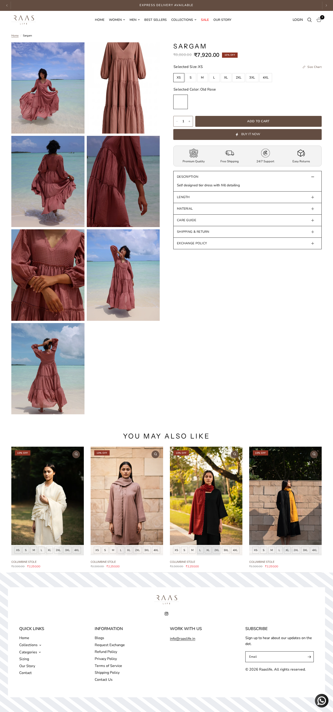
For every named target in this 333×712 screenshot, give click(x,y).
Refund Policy (106, 651)
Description (187, 177)
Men (133, 20)
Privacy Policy (106, 658)
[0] (318, 20)
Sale (205, 20)
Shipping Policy (107, 672)
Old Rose (180, 102)
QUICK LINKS (31, 629)
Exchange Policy (192, 243)
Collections (182, 20)
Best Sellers (155, 20)
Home (99, 20)
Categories (28, 652)
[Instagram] (166, 614)
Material (185, 208)
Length (183, 197)
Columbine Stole (24, 561)
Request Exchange (110, 644)
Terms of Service (108, 665)
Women (115, 20)
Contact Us (104, 679)
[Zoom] (75, 52)
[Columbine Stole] (47, 501)
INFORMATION (109, 629)
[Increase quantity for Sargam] (189, 121)
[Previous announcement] (7, 5)
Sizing (24, 659)
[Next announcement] (326, 5)
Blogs (99, 637)
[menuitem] (100, 20)
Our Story (222, 20)
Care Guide (186, 220)
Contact (25, 672)
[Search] (309, 20)
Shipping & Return (193, 232)
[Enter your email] (309, 656)
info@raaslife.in (182, 638)
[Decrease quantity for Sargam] (177, 121)
